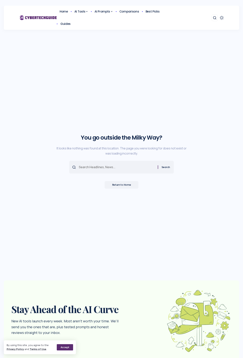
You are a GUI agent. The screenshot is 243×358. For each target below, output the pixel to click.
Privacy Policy (15, 349)
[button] (65, 347)
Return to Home (121, 185)
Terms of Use (38, 349)
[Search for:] (117, 167)
